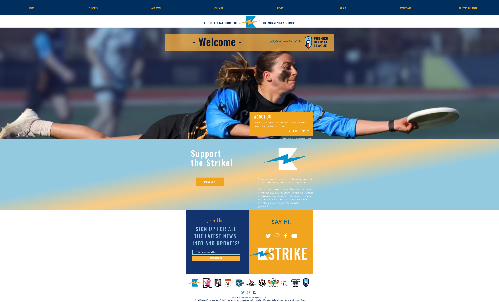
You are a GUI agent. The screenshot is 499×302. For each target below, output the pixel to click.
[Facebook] (254, 292)
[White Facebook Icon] (285, 236)
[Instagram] (248, 292)
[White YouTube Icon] (294, 236)
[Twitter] (268, 236)
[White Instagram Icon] (277, 236)
